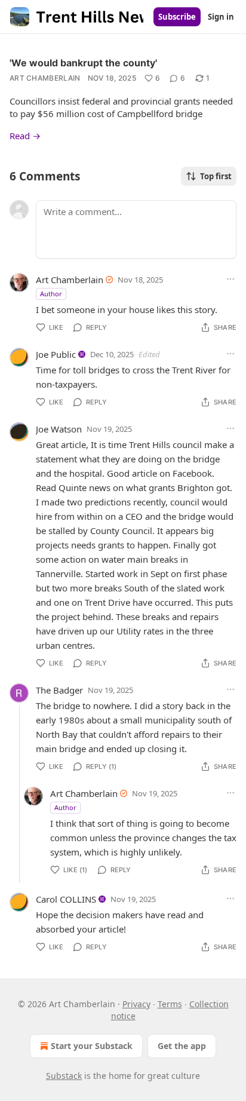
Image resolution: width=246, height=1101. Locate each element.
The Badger (59, 690)
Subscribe (177, 16)
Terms (170, 1004)
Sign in (221, 16)
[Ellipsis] (230, 279)
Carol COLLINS (66, 899)
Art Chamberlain (45, 77)
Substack (64, 1075)
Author (51, 293)
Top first (216, 176)
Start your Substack (92, 1045)
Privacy (136, 1004)
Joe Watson (59, 429)
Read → (25, 136)
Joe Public (56, 354)
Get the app (182, 1045)
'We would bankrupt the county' (83, 63)
